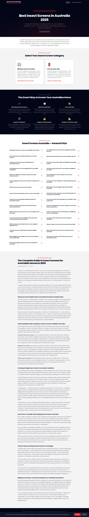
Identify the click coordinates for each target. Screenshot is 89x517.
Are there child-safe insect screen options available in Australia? (63, 169)
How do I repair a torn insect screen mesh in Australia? (63, 224)
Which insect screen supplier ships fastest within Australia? (63, 187)
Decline (84, 514)
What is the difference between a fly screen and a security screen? (26, 175)
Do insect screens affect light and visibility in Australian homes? (63, 163)
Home (67, 2)
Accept (77, 514)
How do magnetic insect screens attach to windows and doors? (26, 181)
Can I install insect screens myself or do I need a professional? (63, 175)
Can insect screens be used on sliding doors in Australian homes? (26, 163)
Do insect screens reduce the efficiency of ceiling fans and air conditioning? (63, 212)
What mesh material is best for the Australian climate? (63, 156)
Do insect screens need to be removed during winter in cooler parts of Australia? (63, 194)
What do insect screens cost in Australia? (26, 187)
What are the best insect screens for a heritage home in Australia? (26, 212)
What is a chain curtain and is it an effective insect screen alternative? (26, 206)
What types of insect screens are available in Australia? (26, 150)
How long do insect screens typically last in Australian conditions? (26, 169)
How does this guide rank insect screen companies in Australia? (26, 243)
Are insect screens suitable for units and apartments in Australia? (63, 181)
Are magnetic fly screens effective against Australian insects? (63, 150)
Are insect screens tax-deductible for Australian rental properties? (63, 200)
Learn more (66, 514)
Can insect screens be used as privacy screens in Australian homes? (63, 237)
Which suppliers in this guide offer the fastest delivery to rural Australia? (26, 237)
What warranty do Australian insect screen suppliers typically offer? (26, 224)
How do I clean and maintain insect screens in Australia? (26, 193)
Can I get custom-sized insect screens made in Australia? (63, 218)
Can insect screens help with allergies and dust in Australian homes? (26, 200)
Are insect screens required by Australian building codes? (26, 231)
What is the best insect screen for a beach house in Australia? (63, 231)
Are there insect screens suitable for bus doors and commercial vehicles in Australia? (26, 218)
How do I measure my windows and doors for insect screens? (26, 156)
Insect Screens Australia (14, 2)
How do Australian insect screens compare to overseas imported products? (63, 206)
